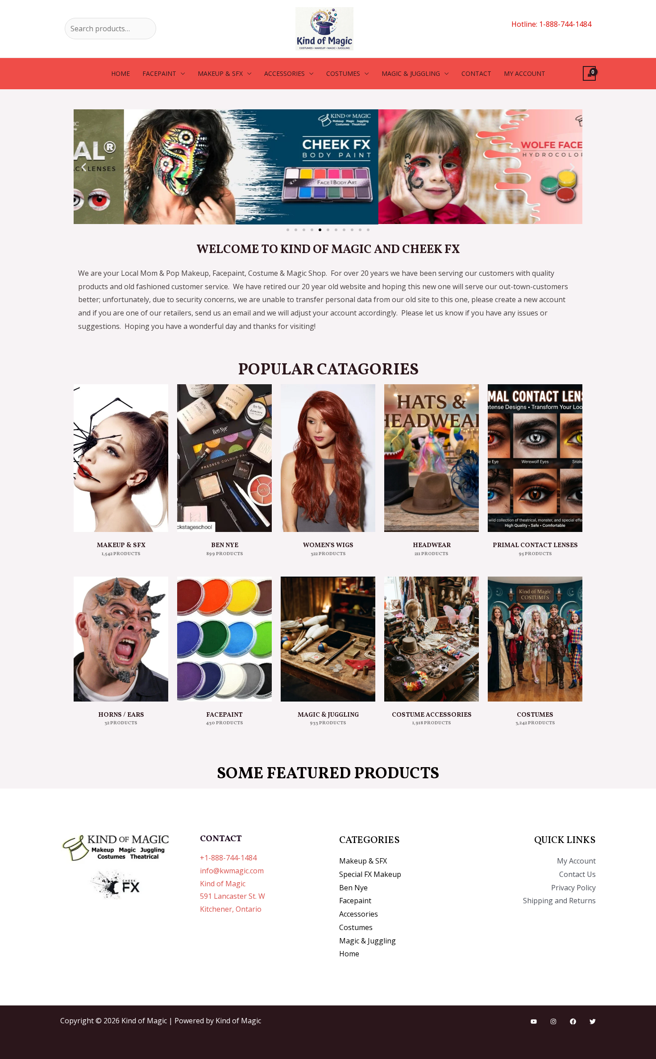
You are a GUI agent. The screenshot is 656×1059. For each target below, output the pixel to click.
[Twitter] (593, 1021)
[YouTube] (534, 1021)
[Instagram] (553, 1021)
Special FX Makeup (370, 874)
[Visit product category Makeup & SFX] (121, 458)
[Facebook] (573, 1021)
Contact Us (577, 874)
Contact (476, 73)
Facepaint (159, 73)
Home (120, 73)
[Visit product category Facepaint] (224, 639)
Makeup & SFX (220, 73)
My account (524, 73)
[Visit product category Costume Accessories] (431, 639)
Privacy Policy (573, 888)
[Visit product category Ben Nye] (224, 458)
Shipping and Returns (559, 900)
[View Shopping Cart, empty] (589, 73)
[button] (83, 166)
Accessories (284, 73)
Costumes (343, 73)
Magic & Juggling (411, 73)
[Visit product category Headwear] (431, 458)
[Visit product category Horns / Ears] (121, 639)
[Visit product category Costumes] (535, 639)
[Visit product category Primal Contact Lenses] (535, 458)
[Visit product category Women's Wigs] (328, 458)
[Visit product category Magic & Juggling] (328, 639)
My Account (576, 861)
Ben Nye (353, 888)
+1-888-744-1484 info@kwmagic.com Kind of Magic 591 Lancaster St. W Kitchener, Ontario (232, 883)
